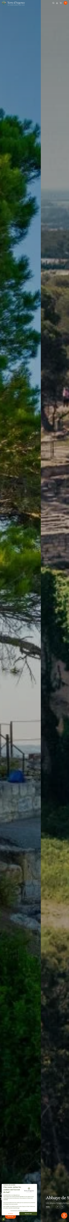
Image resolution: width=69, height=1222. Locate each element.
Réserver (10, 1216)
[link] (64, 1215)
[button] (53, 3)
